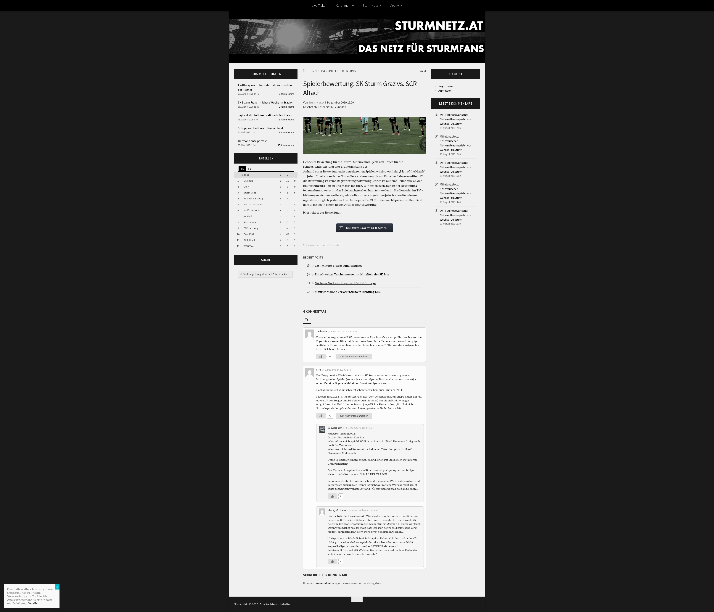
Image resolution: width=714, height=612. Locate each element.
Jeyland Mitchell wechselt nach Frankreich (265, 115)
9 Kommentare (286, 132)
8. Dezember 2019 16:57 (338, 369)
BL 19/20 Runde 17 (332, 245)
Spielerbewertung (342, 71)
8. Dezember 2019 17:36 (358, 427)
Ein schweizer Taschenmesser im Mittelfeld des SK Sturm (353, 274)
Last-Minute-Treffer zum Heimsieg (338, 265)
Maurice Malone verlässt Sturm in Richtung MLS (348, 291)
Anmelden (444, 90)
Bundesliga (317, 71)
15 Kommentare (286, 145)
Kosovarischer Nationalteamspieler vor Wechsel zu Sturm (455, 119)
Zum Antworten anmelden (354, 356)
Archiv (394, 5)
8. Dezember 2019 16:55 (344, 331)
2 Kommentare (286, 94)
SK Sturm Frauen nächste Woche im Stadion (265, 102)
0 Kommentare (286, 106)
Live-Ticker (319, 5)
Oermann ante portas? (252, 141)
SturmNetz (370, 5)
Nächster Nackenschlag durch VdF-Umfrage (345, 283)
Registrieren (446, 86)
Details (32, 603)
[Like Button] (321, 356)
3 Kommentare (286, 119)
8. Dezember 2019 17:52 (365, 510)
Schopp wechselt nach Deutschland (260, 128)
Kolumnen (343, 5)
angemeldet (323, 583)
